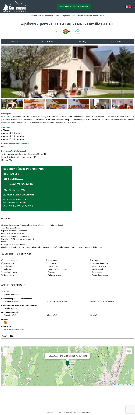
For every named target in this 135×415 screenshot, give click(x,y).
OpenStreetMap (128, 385)
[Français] (127, 7)
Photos (14, 41)
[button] (67, 363)
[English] (130, 7)
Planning (82, 41)
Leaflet (117, 385)
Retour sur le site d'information (74, 6)
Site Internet (17, 190)
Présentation (47, 41)
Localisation (115, 41)
